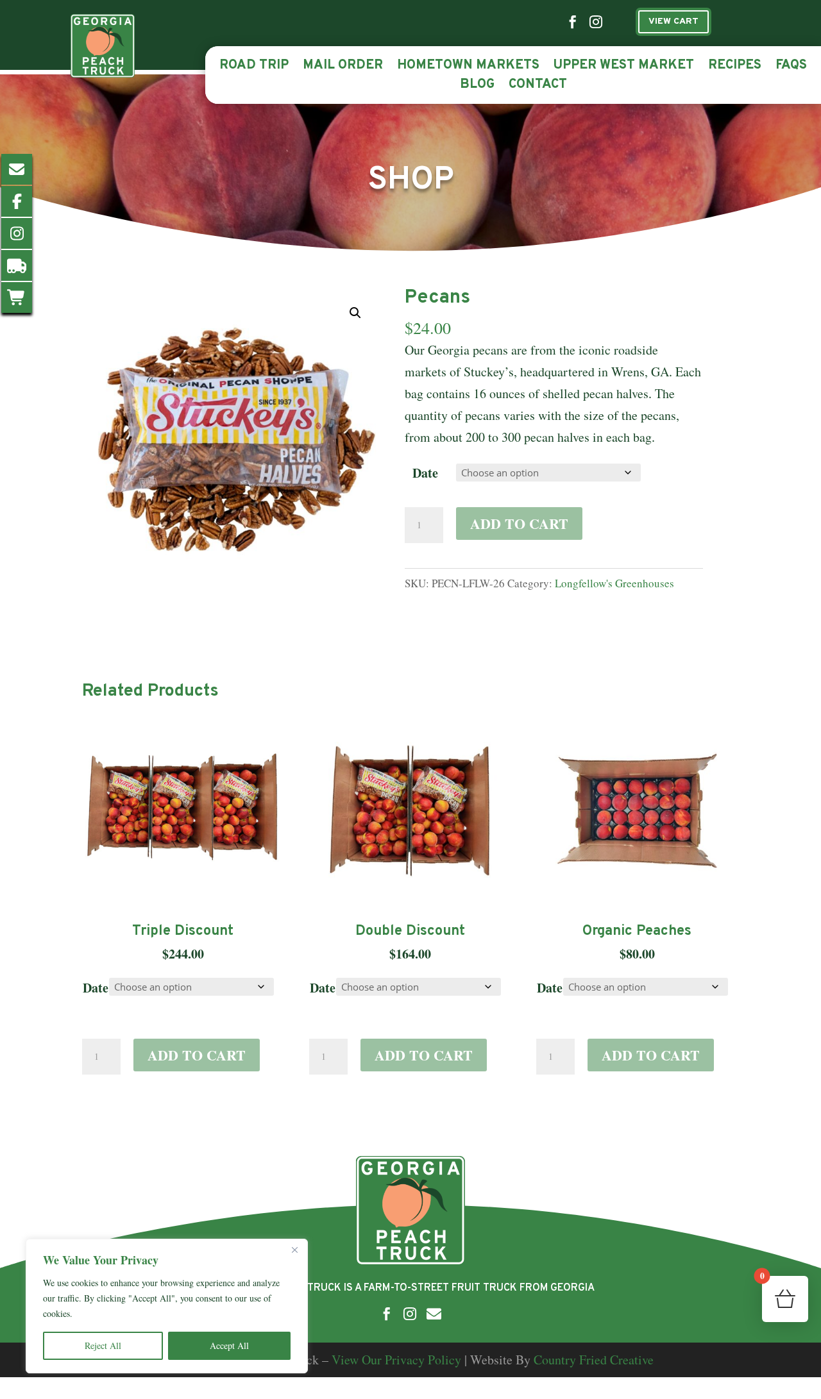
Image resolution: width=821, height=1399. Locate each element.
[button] (355, 312)
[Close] (294, 1249)
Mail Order (343, 67)
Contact (538, 86)
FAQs (791, 67)
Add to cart (519, 523)
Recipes (734, 67)
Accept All (229, 1345)
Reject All (103, 1345)
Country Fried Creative (594, 1359)
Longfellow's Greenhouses (614, 583)
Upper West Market (624, 67)
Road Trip (254, 67)
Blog (477, 86)
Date (425, 473)
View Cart (673, 21)
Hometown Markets (468, 67)
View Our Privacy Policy (396, 1359)
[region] (167, 1306)
